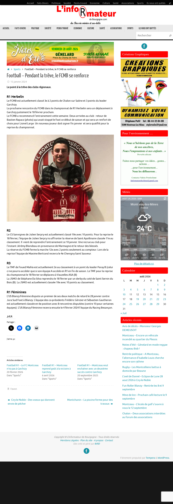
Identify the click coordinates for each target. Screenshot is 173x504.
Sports (140, 3)
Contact (109, 440)
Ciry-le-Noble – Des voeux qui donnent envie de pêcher (31, 401)
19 (137, 299)
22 (157, 299)
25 (130, 304)
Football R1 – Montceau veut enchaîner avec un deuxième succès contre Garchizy (92, 369)
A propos (98, 440)
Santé (115, 3)
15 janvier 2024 (18, 81)
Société (67, 3)
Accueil (30, 3)
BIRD (97, 443)
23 (164, 299)
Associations (127, 3)
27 (144, 304)
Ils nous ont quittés (156, 3)
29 (157, 304)
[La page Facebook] (144, 46)
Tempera (150, 457)
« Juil (124, 313)
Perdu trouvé (80, 3)
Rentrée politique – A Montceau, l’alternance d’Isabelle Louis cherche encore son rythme (143, 358)
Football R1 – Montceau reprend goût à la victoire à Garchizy (56, 369)
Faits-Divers (42, 3)
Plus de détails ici (144, 263)
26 (137, 304)
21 (151, 299)
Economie (95, 3)
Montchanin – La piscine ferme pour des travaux (90, 401)
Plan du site (86, 440)
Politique (56, 3)
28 (151, 304)
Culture (106, 3)
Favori (13, 389)
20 (144, 299)
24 (124, 304)
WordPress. (164, 457)
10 (124, 294)
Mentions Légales (69, 440)
